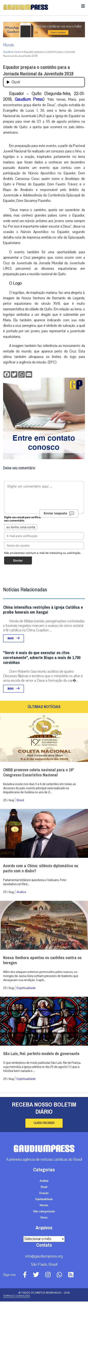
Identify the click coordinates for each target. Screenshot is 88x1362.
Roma (44, 1217)
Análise (21, 892)
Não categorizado (44, 1211)
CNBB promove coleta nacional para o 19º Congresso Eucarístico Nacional (38, 772)
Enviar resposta (55, 513)
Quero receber (44, 1123)
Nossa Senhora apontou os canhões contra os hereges (42, 960)
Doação (44, 1193)
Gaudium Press (29, 99)
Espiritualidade (26, 988)
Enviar (18, 560)
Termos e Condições (16, 1295)
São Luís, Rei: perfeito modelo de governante (41, 1053)
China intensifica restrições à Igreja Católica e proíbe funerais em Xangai (43, 610)
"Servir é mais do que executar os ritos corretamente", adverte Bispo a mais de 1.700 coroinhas (41, 657)
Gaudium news (12, 52)
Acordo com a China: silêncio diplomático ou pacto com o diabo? (40, 868)
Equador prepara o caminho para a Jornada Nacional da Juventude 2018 (38, 70)
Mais (11, 638)
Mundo (8, 45)
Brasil (20, 800)
